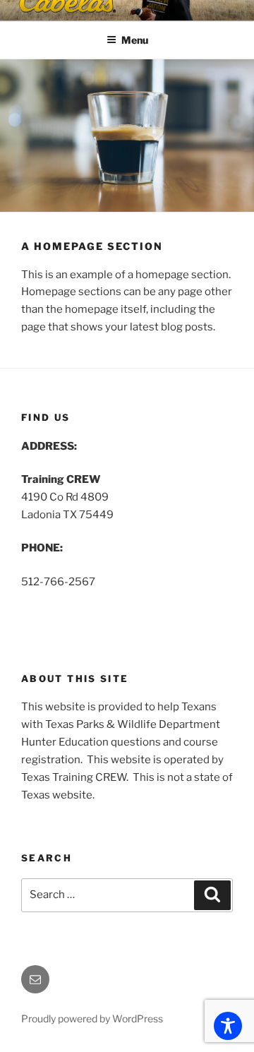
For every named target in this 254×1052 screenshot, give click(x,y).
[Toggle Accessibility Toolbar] (227, 1025)
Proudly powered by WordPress (92, 1018)
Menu (134, 40)
